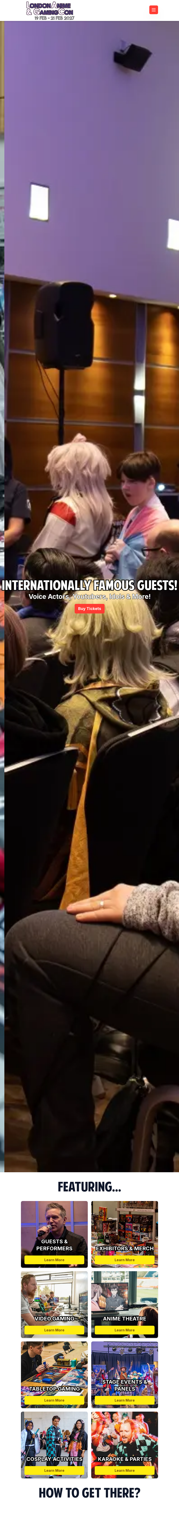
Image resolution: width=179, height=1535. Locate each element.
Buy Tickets (89, 608)
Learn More (54, 1260)
